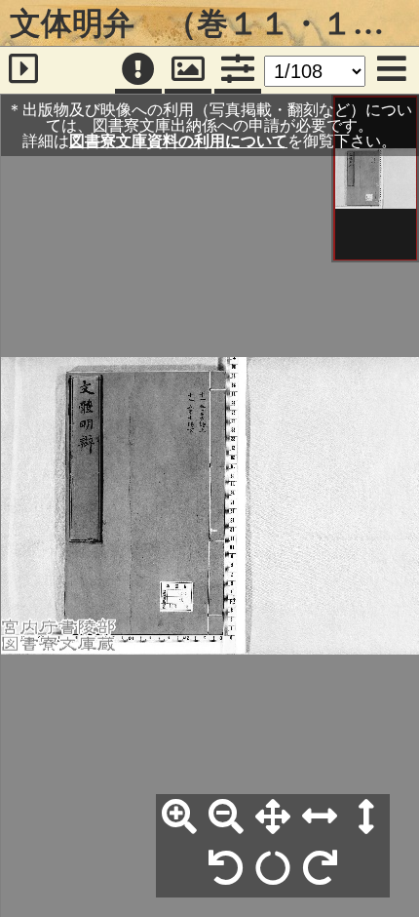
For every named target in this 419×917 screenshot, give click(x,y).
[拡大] (179, 817)
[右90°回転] (319, 869)
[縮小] (226, 817)
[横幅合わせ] (319, 817)
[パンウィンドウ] (188, 70)
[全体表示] (272, 817)
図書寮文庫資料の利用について (178, 140)
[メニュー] (391, 70)
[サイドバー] (23, 70)
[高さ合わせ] (366, 817)
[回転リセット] (272, 869)
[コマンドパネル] (237, 70)
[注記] (138, 70)
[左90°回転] (226, 869)
